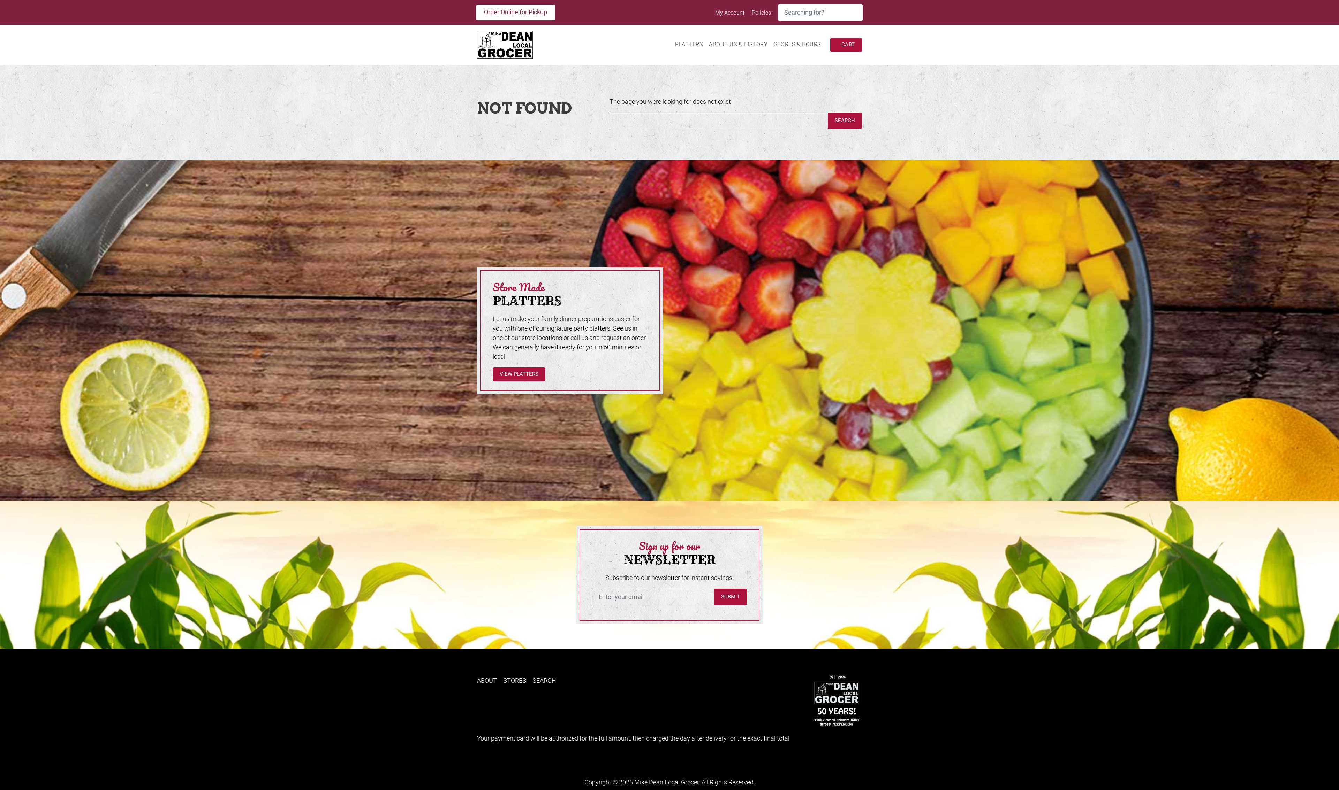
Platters (689, 44)
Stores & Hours (797, 44)
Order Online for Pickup (515, 12)
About (487, 680)
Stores (514, 680)
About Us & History (738, 44)
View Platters (519, 374)
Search (845, 120)
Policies (761, 12)
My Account (730, 12)
